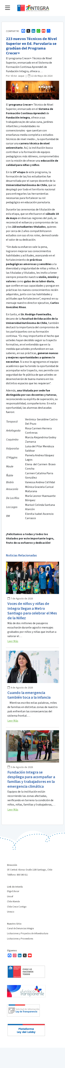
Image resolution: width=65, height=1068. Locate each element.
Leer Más (12, 641)
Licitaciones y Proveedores (20, 938)
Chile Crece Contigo (17, 906)
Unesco (10, 911)
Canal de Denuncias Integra (20, 928)
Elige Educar (13, 891)
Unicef (10, 896)
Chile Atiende (13, 901)
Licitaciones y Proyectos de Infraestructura (27, 933)
